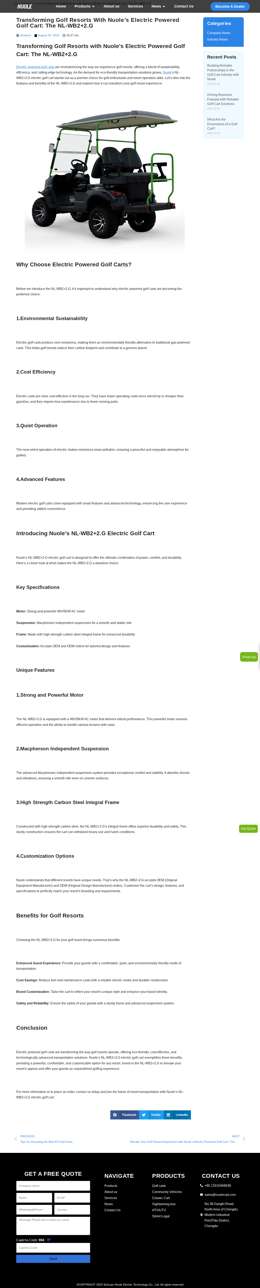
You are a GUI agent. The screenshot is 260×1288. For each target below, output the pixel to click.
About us (111, 6)
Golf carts (159, 1186)
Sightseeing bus (164, 1204)
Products (82, 6)
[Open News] (164, 6)
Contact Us (184, 6)
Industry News (217, 39)
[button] (124, 1114)
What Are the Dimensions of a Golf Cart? (222, 124)
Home (61, 6)
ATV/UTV (159, 1210)
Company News (218, 33)
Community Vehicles (167, 1192)
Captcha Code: (33, 1240)
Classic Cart (161, 1198)
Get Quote (248, 828)
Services (135, 6)
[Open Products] (93, 6)
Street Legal (161, 1216)
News (156, 6)
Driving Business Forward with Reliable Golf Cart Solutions (223, 99)
